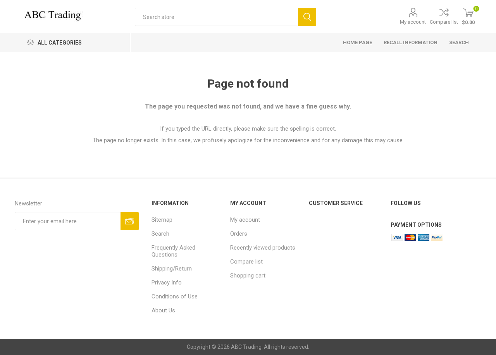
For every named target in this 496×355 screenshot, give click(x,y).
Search (307, 17)
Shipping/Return (172, 268)
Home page (357, 42)
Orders (238, 233)
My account (413, 22)
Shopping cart (247, 275)
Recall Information (410, 42)
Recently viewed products (262, 247)
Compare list (444, 22)
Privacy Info (167, 282)
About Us (163, 310)
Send (130, 221)
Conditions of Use (175, 296)
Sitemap (162, 219)
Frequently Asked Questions (173, 251)
